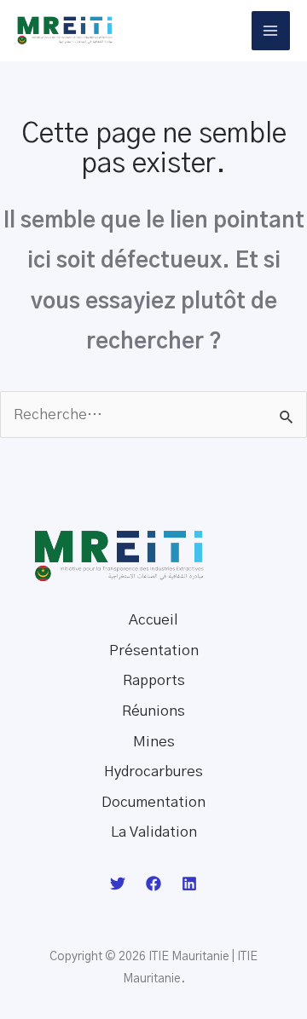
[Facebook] (153, 883)
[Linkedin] (189, 883)
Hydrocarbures (153, 771)
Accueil (153, 620)
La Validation (154, 832)
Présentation (154, 650)
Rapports (154, 680)
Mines (154, 741)
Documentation (153, 802)
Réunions (153, 711)
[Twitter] (117, 883)
